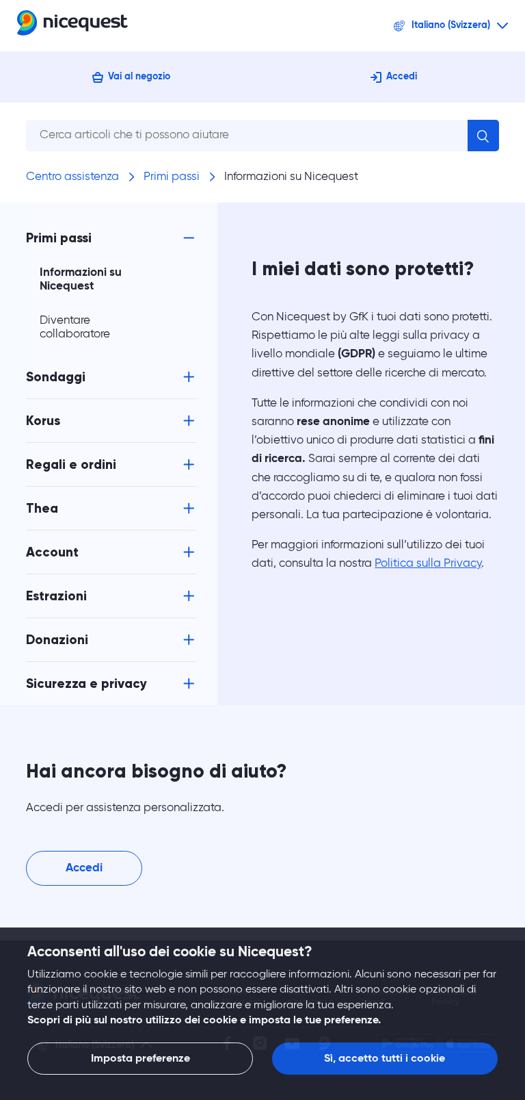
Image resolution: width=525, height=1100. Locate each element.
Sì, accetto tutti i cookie (384, 1058)
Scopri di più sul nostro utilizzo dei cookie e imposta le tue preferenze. (204, 1020)
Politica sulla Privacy (428, 564)
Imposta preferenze (140, 1058)
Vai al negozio (139, 76)
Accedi (401, 76)
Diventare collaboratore (75, 327)
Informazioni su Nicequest (291, 177)
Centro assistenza (72, 177)
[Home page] (72, 25)
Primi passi (172, 177)
